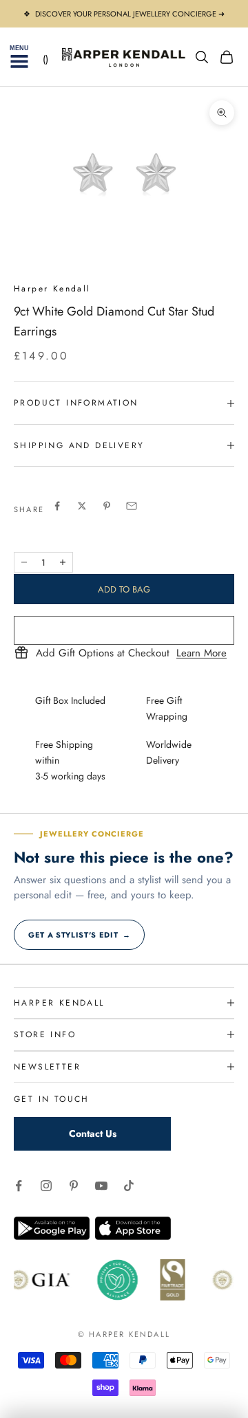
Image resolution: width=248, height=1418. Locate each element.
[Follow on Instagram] (46, 1186)
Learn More (201, 654)
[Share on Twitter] (81, 505)
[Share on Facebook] (57, 505)
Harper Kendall (52, 289)
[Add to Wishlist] (124, 630)
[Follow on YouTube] (101, 1186)
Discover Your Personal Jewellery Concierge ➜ (130, 13)
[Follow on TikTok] (129, 1186)
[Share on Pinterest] (106, 505)
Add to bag (124, 589)
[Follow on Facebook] (18, 1186)
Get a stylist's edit (79, 934)
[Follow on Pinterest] (74, 1186)
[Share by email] (131, 505)
